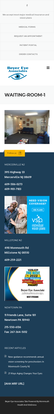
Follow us (11, 153)
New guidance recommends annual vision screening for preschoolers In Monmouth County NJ (26, 361)
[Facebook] (27, 5)
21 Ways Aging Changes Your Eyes (25, 373)
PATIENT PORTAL (28, 45)
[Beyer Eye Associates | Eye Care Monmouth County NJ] (18, 72)
